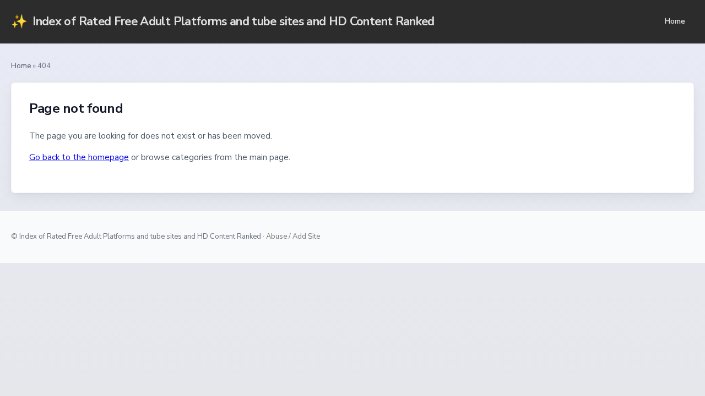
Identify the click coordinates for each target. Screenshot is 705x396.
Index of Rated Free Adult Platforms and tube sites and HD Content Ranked (223, 21)
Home (674, 20)
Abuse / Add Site (293, 236)
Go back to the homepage (79, 157)
